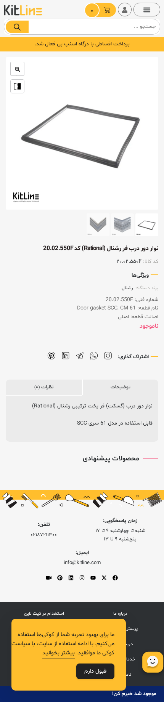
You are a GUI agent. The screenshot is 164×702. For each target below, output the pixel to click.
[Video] (48, 577)
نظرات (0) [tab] (43, 387)
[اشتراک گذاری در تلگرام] (80, 355)
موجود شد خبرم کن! (134, 693)
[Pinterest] (60, 577)
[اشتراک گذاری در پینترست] (51, 355)
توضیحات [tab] (120, 387)
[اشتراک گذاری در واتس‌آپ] (94, 355)
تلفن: (44, 524)
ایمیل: (82, 552)
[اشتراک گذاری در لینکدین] (65, 355)
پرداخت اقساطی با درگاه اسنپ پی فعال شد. (82, 44)
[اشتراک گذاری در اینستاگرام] (108, 355)
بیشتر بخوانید (58, 653)
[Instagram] (82, 577)
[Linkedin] (71, 577)
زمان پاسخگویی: (120, 520)
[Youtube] (93, 577)
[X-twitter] (104, 577)
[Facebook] (115, 577)
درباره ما (120, 614)
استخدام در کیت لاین (44, 614)
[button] (146, 9)
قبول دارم (95, 671)
